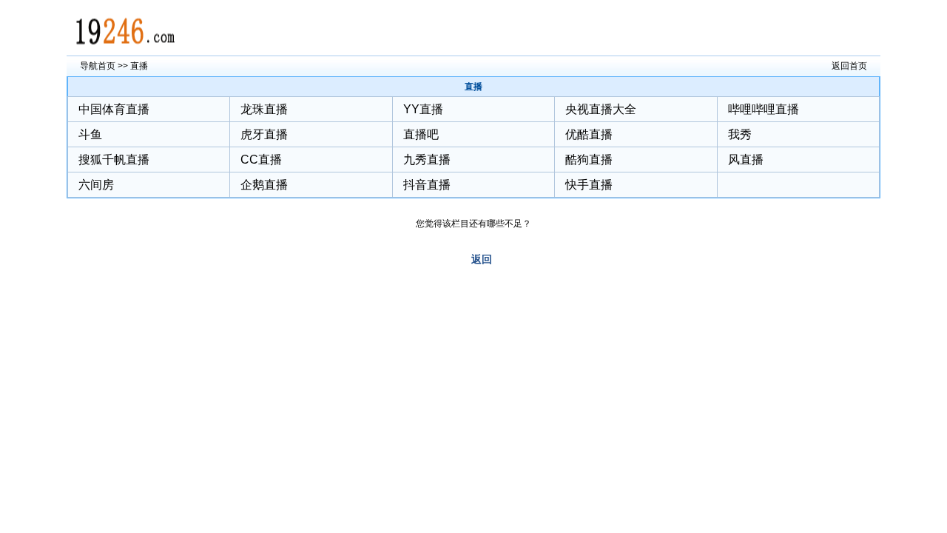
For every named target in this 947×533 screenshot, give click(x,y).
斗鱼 (90, 134)
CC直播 (261, 159)
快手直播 (589, 184)
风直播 (746, 159)
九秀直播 (427, 159)
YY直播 (423, 109)
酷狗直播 (589, 159)
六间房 (96, 184)
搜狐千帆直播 (113, 159)
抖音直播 (427, 184)
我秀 (740, 134)
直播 (139, 66)
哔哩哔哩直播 (763, 109)
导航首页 (97, 66)
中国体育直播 (113, 109)
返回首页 (849, 66)
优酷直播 (589, 134)
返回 (481, 259)
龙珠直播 (264, 109)
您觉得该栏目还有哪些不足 (469, 223)
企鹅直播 (264, 184)
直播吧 (421, 134)
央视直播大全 (600, 109)
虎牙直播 (264, 134)
